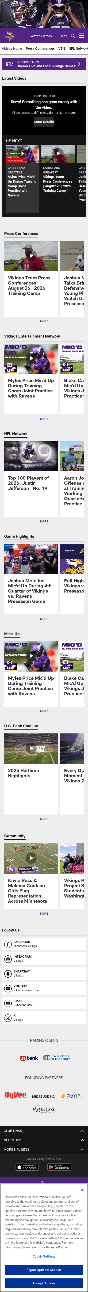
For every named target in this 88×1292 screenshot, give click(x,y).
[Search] (73, 36)
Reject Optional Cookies (44, 1270)
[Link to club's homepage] (9, 34)
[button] (44, 122)
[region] (44, 1237)
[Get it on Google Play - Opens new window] (59, 1169)
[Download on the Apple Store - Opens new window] (27, 1168)
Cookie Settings (44, 1256)
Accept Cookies (44, 1283)
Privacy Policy (56, 1247)
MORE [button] (44, 321)
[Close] (82, 1190)
